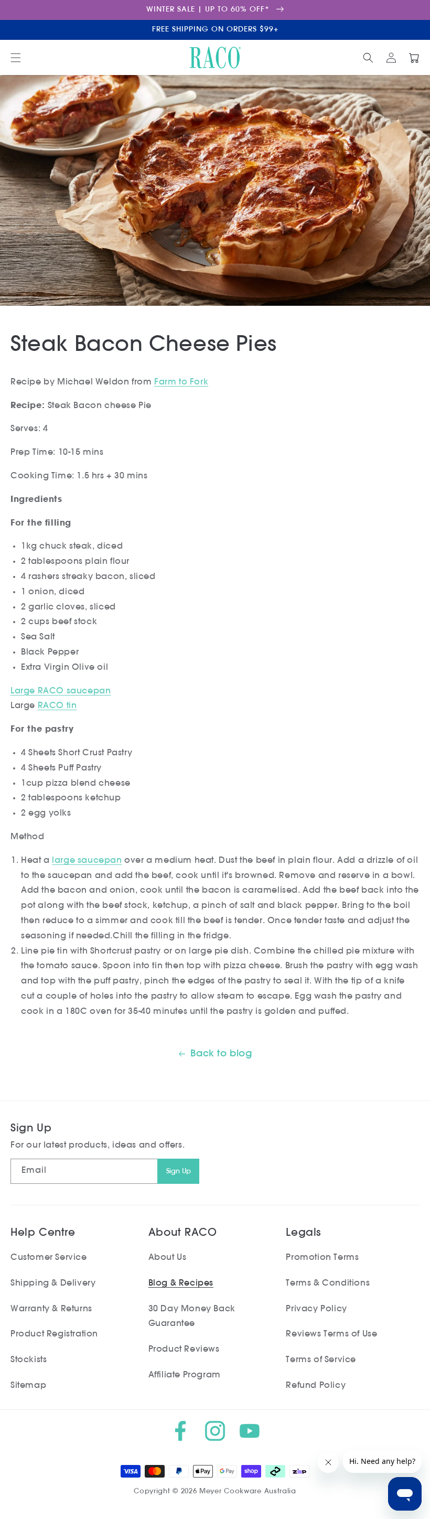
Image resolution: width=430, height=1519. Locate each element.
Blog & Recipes (180, 1283)
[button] (15, 57)
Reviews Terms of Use (331, 1334)
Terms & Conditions (328, 1283)
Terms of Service (321, 1360)
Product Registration (54, 1334)
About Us (167, 1258)
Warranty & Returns (51, 1309)
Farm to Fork (181, 382)
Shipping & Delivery (52, 1283)
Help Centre (43, 1233)
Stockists (28, 1360)
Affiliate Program (184, 1375)
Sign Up (178, 1171)
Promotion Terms (322, 1258)
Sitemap (28, 1386)
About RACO (182, 1233)
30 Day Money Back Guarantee (191, 1317)
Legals (303, 1233)
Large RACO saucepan (60, 691)
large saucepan (87, 861)
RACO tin (57, 706)
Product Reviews (184, 1349)
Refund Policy (316, 1386)
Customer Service (48, 1258)
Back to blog (221, 1054)
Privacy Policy (316, 1309)
